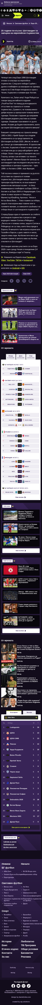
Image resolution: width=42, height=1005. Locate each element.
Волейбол (7, 915)
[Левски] (10, 10)
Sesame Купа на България (13, 874)
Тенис (6, 918)
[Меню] (3, 15)
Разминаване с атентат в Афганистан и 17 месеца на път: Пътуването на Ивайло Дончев (27, 680)
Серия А (12, 432)
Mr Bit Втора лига (16, 488)
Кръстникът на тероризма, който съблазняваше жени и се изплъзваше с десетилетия (29, 691)
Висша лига (13, 380)
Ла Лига (12, 411)
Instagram (28, 260)
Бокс (5, 924)
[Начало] (4, 23)
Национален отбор (30, 874)
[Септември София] (25, 10)
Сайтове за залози (10, 842)
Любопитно (27, 941)
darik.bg (20, 661)
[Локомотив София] (34, 10)
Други (25, 903)
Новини (6, 864)
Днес (20, 357)
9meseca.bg (30, 967)
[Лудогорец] (1, 10)
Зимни (6, 927)
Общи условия (29, 949)
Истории (6, 941)
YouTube (11, 260)
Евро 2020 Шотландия (10, 274)
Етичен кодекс (10, 949)
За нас (5, 956)
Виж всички (20, 497)
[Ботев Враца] (40, 10)
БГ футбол (8, 867)
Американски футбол (12, 936)
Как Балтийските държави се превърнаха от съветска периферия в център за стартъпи (28, 668)
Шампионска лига (30, 893)
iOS (23, 268)
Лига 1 (12, 458)
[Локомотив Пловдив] (31, 10)
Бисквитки (27, 953)
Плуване (26, 930)
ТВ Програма (28, 945)
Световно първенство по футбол (13, 899)
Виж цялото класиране (20, 827)
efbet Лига (14, 365)
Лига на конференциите (32, 896)
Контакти (7, 953)
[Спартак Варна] (19, 10)
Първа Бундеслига (11, 890)
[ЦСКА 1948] (7, 10)
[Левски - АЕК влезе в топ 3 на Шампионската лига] (21, 595)
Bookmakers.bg (9, 844)
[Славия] (22, 10)
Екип (4, 945)
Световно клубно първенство (10, 904)
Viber (3, 260)
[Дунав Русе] (28, 10)
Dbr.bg (30, 973)
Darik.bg (13, 967)
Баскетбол (27, 915)
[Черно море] (37, 10)
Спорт (5, 911)
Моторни (26, 927)
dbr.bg (19, 652)
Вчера (10, 357)
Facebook (31, 257)
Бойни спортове (10, 930)
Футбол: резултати (10, 847)
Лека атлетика (9, 921)
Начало (9, 23)
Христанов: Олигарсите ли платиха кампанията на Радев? (29, 657)
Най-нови (7, 506)
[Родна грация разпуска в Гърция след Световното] (21, 608)
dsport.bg (10, 41)
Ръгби (25, 936)
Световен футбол (21, 23)
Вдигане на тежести (30, 921)
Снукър (6, 933)
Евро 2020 (34, 23)
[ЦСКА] (4, 10)
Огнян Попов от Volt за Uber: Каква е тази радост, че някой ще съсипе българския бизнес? (29, 647)
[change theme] (38, 15)
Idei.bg (13, 973)
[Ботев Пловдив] (16, 10)
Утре (30, 357)
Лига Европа (8, 896)
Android (15, 268)
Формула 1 (27, 918)
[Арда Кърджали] (13, 10)
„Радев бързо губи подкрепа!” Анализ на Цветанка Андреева (28, 701)
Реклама (26, 956)
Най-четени (7, 561)
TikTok (19, 260)
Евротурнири (9, 877)
